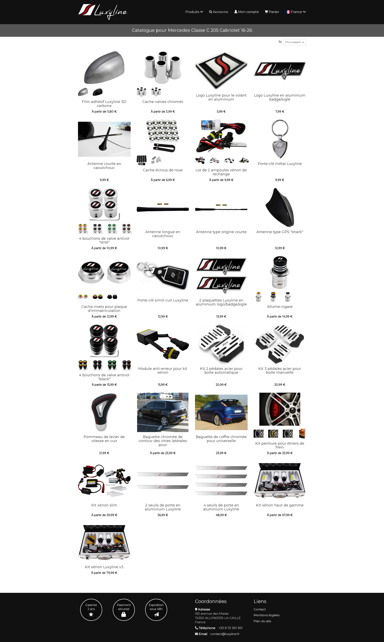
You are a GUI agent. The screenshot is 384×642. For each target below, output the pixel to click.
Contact (260, 609)
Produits (192, 12)
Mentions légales (266, 615)
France (297, 12)
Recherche (220, 12)
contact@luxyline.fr (224, 634)
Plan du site (262, 621)
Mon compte (248, 12)
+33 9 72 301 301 (230, 628)
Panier (274, 12)
